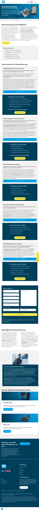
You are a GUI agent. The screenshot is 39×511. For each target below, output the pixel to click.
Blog (2, 479)
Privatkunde (7, 309)
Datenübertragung (8, 409)
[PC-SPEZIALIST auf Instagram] (7, 471)
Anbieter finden (6, 42)
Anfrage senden (20, 314)
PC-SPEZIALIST (4, 19)
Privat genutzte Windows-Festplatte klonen (12, 58)
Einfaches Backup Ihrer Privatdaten (11, 54)
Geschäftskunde (25, 309)
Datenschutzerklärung (5, 321)
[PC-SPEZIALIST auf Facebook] (5, 471)
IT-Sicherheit (10, 19)
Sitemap (21, 472)
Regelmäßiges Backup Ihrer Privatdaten (12, 56)
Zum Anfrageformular (20, 112)
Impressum (22, 474)
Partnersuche (4, 483)
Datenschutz (22, 470)
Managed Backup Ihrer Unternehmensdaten (13, 50)
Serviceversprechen (23, 466)
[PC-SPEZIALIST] (3, 2)
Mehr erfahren (24, 487)
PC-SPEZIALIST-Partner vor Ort (23, 384)
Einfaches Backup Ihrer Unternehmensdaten (13, 52)
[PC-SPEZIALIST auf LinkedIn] (2, 471)
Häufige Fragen (4, 481)
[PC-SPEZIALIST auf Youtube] (9, 471)
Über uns (21, 468)
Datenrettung (7, 431)
